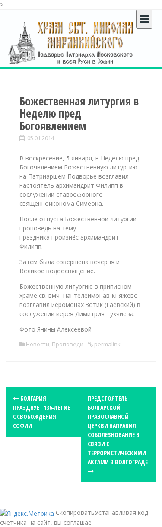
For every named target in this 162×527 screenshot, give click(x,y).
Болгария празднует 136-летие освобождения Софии (41, 412)
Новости (37, 344)
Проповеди (67, 344)
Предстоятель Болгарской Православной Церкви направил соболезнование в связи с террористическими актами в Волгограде (118, 430)
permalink (107, 344)
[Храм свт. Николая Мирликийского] (71, 42)
